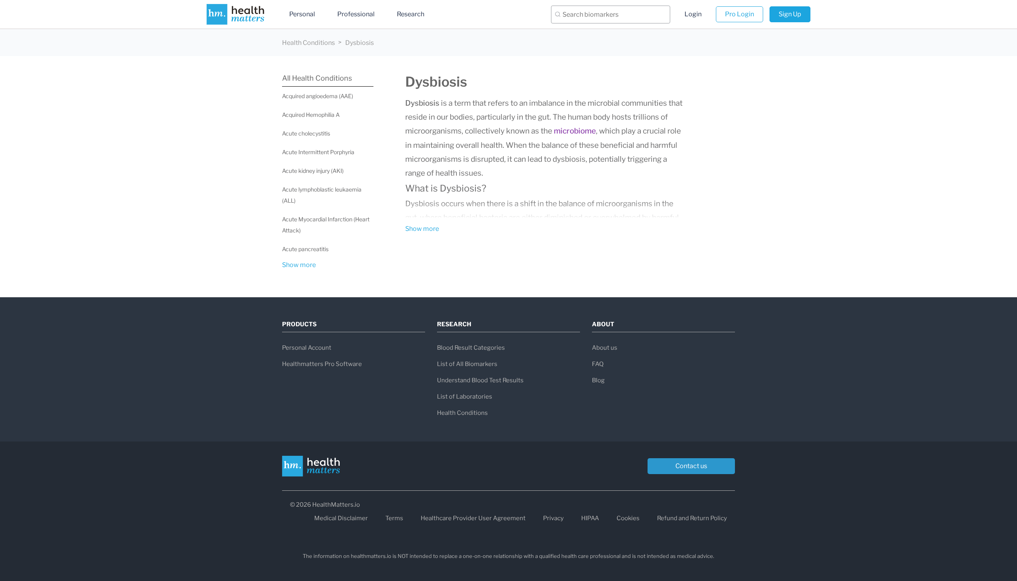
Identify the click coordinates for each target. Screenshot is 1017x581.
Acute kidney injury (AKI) (313, 170)
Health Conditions (308, 42)
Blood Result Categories (471, 347)
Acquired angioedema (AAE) (317, 96)
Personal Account (306, 347)
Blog (598, 380)
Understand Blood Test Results (480, 380)
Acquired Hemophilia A (311, 114)
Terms (394, 518)
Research (410, 14)
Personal (302, 14)
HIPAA (590, 518)
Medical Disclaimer (341, 518)
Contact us (691, 466)
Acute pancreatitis (305, 249)
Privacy (553, 518)
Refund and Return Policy (692, 518)
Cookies (628, 518)
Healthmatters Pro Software (322, 364)
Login (693, 14)
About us (604, 347)
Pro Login (739, 14)
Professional (356, 14)
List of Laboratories (464, 396)
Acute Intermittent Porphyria (318, 152)
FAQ (597, 364)
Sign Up (790, 14)
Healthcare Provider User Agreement (473, 518)
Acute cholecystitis (306, 133)
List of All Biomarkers (467, 364)
